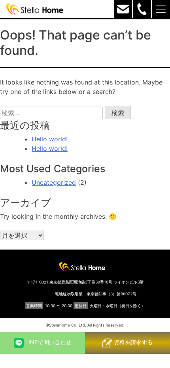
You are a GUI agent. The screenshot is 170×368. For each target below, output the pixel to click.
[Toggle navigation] (161, 9)
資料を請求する (132, 342)
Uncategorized (54, 182)
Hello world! (50, 139)
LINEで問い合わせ (47, 342)
